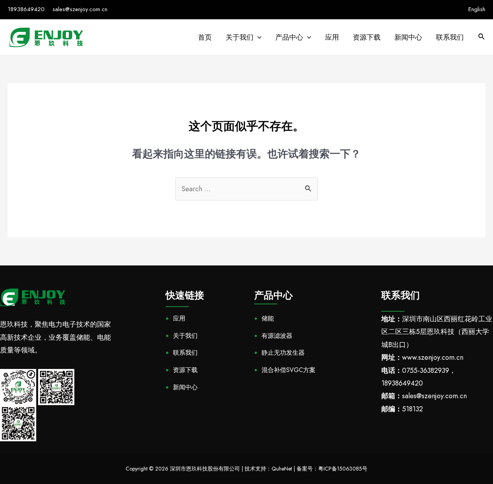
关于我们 (185, 335)
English (476, 9)
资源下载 (185, 370)
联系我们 (185, 352)
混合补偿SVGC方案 (288, 370)
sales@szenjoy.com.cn (79, 9)
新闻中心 (185, 387)
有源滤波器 (277, 335)
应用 (179, 318)
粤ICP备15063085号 (342, 468)
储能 (268, 318)
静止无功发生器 (283, 352)
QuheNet (282, 468)
